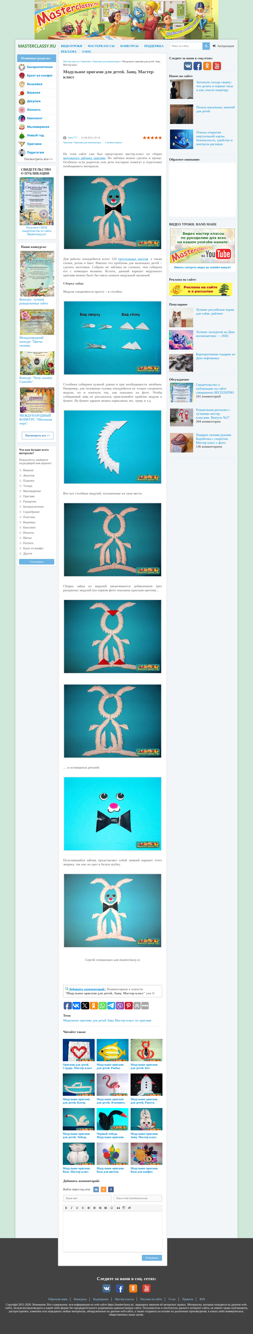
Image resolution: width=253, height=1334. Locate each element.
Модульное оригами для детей (84, 1020)
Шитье (27, 537)
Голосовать (37, 561)
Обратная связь (57, 1299)
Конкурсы (80, 1299)
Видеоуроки (101, 1299)
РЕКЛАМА (68, 51)
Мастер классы (124, 1299)
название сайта (36, 46)
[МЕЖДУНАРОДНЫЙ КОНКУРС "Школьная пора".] (36, 398)
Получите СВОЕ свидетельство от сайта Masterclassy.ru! (36, 231)
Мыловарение (38, 127)
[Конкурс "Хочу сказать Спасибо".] (36, 362)
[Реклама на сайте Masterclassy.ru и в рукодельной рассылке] (200, 295)
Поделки (28, 480)
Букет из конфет (40, 75)
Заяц (110, 1020)
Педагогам (35, 152)
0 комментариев (113, 142)
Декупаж (34, 101)
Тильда (27, 485)
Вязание (33, 92)
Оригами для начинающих (87, 142)
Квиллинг (35, 118)
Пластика (29, 517)
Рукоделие (29, 501)
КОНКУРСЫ (129, 46)
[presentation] (66, 1207)
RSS (202, 1299)
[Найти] (206, 46)
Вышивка (34, 84)
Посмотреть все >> (37, 435)
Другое (27, 553)
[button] (66, 1208)
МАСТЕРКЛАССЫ (101, 46)
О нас (172, 1299)
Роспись (28, 543)
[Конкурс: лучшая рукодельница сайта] (36, 262)
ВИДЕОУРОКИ (71, 46)
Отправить (152, 1257)
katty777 (72, 137)
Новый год (35, 135)
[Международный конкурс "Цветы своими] (36, 320)
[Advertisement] (112, 109)
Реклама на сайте (151, 1299)
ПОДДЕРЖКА (154, 46)
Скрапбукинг (31, 511)
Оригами (67, 142)
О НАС (87, 51)
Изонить (34, 110)
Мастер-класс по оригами (133, 1020)
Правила (187, 1299)
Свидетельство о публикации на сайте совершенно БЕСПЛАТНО (215, 388)
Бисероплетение (40, 67)
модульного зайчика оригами (84, 158)
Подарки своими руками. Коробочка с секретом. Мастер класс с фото (214, 438)
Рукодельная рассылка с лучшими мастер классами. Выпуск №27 (213, 413)
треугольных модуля (133, 259)
